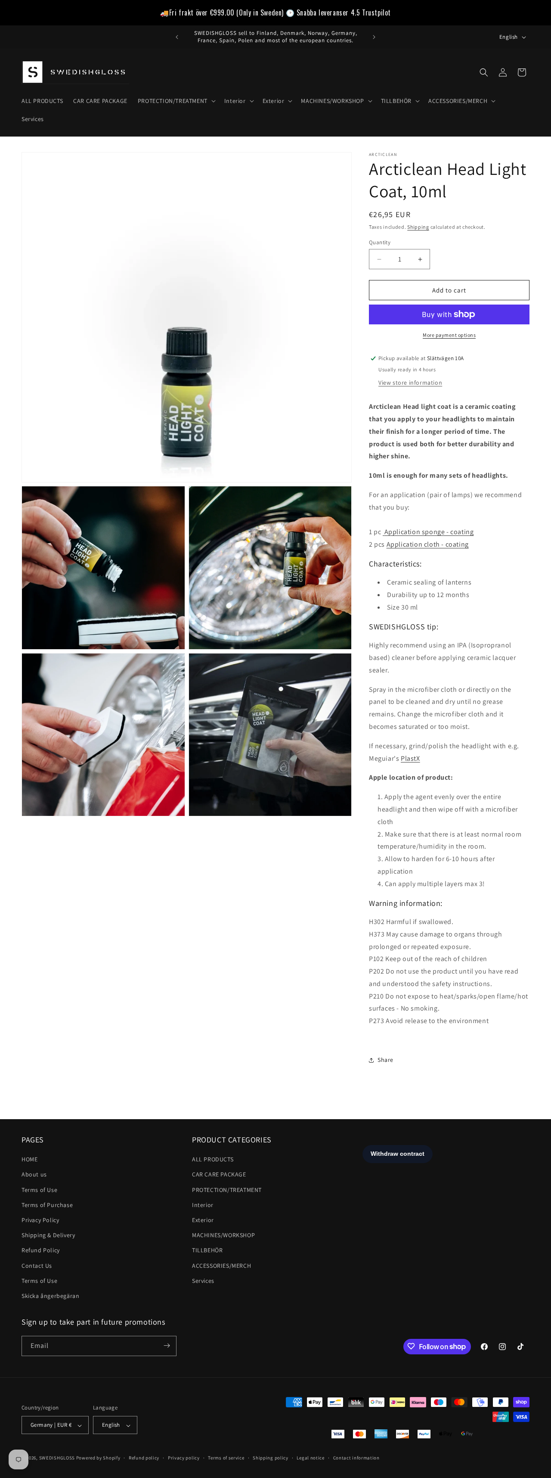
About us (34, 1175)
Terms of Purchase (47, 1205)
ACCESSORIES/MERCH (221, 1266)
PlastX (410, 758)
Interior (203, 1205)
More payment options (449, 335)
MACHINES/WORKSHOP (223, 1235)
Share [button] (385, 1060)
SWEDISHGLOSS (57, 1458)
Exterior (203, 1220)
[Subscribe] (166, 1345)
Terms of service (226, 1458)
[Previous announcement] (176, 37)
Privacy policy (184, 1458)
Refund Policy (41, 1250)
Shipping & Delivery (48, 1235)
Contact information (356, 1458)
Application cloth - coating (428, 544)
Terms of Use (39, 1190)
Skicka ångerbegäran (50, 1296)
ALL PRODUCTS (212, 1160)
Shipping (418, 227)
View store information (410, 382)
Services (203, 1281)
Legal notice (310, 1458)
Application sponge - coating (429, 531)
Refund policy (144, 1458)
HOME (29, 1160)
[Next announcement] (374, 37)
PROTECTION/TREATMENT (227, 1190)
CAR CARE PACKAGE (219, 1175)
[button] (176, 101)
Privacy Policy (40, 1220)
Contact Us (37, 1266)
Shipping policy (270, 1458)
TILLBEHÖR (207, 1250)
